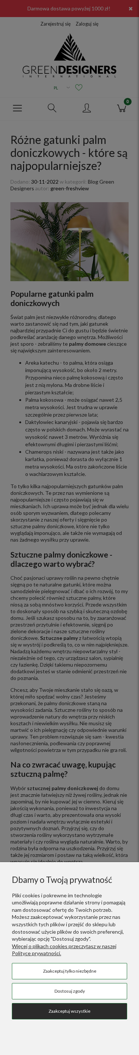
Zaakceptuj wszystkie (69, 1011)
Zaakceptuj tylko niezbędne (69, 971)
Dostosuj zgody (69, 991)
